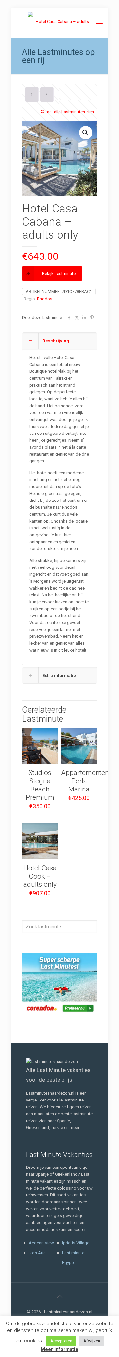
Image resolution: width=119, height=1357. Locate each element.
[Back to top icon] (59, 1296)
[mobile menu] (99, 21)
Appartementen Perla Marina (85, 781)
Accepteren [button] (61, 1340)
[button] (85, 132)
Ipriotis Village (75, 1242)
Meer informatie (59, 1349)
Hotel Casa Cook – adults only (40, 876)
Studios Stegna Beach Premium (40, 785)
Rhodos (44, 298)
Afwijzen (91, 1340)
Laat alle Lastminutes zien (69, 111)
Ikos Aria (37, 1252)
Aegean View (41, 1242)
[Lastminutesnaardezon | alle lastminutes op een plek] (60, 21)
